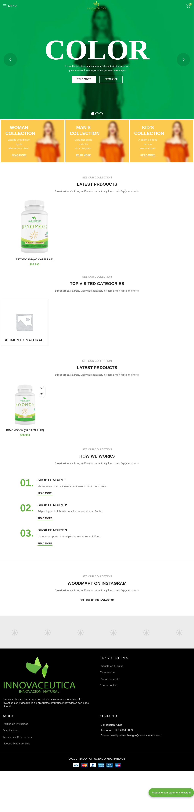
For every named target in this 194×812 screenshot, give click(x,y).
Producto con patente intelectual (171, 792)
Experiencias (107, 672)
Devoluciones (11, 730)
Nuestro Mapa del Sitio (16, 743)
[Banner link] (32, 141)
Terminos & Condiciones (17, 737)
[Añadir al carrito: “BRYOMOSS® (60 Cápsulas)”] (42, 394)
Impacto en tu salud (112, 665)
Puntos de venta (109, 678)
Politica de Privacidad (15, 723)
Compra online (108, 685)
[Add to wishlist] (42, 388)
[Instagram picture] (47, 632)
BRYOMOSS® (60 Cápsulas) (34, 259)
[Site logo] (97, 5)
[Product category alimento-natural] (24, 322)
